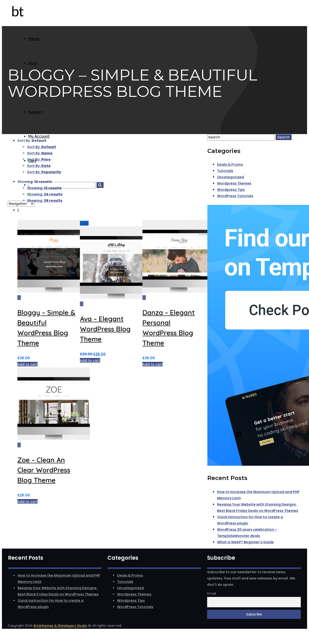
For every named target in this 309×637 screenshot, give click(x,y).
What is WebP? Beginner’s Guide (245, 542)
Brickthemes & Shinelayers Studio (60, 625)
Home (33, 38)
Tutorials (225, 170)
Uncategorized (230, 177)
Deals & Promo (230, 164)
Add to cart (27, 364)
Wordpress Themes (234, 183)
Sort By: (41, 146)
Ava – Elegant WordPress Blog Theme (105, 329)
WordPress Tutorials (235, 195)
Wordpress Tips (231, 189)
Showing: (44, 188)
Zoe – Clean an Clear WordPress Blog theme (43, 470)
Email (211, 593)
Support (35, 111)
